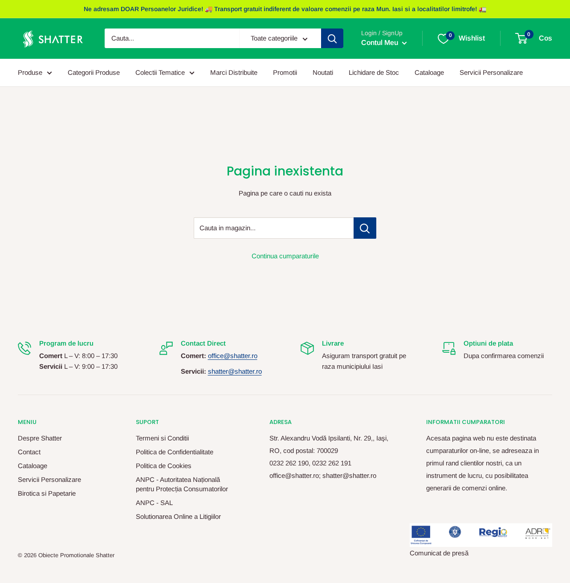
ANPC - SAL (154, 502)
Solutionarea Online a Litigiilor (178, 516)
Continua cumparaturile (285, 256)
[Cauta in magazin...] (365, 228)
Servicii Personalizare (491, 72)
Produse (30, 72)
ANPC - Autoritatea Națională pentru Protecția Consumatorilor (182, 484)
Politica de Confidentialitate (174, 452)
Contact (29, 452)
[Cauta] (332, 39)
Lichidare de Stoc (374, 72)
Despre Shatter (40, 438)
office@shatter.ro (232, 355)
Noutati (323, 72)
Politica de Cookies (163, 465)
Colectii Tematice (160, 72)
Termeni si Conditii (162, 438)
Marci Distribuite (233, 72)
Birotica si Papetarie (47, 493)
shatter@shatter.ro (235, 371)
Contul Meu (380, 43)
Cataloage (429, 72)
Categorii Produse (94, 72)
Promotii (285, 72)
